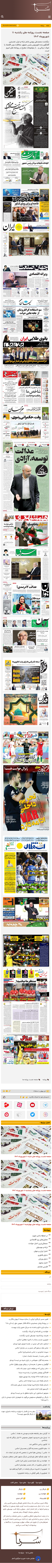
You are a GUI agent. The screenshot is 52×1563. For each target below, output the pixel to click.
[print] (4, 1091)
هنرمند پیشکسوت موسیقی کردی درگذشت (33, 1335)
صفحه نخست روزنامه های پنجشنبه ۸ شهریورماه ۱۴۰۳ (31, 1190)
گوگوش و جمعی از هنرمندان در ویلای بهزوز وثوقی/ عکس (28, 1364)
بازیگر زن (43, 1489)
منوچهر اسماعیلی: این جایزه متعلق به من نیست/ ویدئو (29, 1393)
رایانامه (49, 1284)
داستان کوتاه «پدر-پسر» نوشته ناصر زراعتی (33, 1380)
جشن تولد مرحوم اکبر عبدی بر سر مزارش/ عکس (31, 1348)
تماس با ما (29, 1553)
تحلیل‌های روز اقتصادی (39, 1239)
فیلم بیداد (43, 1498)
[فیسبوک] (20, 1097)
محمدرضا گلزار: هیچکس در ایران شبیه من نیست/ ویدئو (29, 1360)
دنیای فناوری (43, 1255)
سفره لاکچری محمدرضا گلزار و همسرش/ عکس (31, 1448)
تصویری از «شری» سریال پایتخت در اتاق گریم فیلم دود (28, 1469)
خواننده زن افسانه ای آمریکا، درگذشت (35, 1331)
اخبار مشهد (43, 1262)
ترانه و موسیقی (42, 1247)
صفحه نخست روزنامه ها (30, 1079)
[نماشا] (6, 1114)
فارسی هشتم (43, 1266)
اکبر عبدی (19, 1498)
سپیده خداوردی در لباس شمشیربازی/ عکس (33, 1352)
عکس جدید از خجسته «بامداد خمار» (35, 1356)
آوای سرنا (31, 1482)
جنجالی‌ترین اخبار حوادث (38, 1243)
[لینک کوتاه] (9, 1091)
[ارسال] (7, 1091)
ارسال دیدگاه (8, 1308)
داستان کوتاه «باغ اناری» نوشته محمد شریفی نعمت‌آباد (29, 1385)
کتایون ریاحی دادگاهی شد (38, 1444)
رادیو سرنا (39, 1482)
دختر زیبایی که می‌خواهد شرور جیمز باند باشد (32, 1368)
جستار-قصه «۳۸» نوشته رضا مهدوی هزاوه (33, 1376)
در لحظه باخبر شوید (40, 1235)
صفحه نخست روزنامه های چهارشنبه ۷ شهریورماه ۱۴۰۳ (31, 1224)
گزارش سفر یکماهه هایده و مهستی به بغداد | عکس (29, 1433)
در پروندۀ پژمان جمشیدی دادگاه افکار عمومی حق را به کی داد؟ (27, 1323)
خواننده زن (42, 1493)
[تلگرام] (26, 1097)
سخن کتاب (14, 1482)
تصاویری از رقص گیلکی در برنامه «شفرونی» (32, 1473)
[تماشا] (6, 1105)
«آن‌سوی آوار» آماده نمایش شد (37, 1389)
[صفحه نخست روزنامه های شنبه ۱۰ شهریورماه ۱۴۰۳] (26, 1140)
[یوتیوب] (32, 1105)
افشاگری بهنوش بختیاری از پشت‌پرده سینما (33, 1372)
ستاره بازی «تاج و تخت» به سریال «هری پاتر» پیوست (29, 1327)
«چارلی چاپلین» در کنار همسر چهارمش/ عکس (31, 1465)
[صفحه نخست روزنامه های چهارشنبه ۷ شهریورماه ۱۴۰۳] (26, 1208)
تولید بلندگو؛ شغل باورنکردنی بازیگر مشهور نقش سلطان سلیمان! (25, 1456)
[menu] (49, 17)
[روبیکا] (19, 1114)
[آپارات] (19, 1105)
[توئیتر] (23, 1097)
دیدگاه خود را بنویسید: (44, 1291)
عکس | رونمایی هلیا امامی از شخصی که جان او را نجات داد (26, 1452)
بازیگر (21, 1489)
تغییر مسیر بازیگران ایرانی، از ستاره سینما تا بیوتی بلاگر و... (28, 1319)
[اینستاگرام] (45, 1114)
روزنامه (45, 1079)
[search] (2, 16)
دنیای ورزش (43, 1258)
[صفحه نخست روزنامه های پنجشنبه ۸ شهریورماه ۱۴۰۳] (26, 1174)
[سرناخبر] (40, 6)
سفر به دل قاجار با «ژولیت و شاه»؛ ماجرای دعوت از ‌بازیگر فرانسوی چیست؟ (18, 1412)
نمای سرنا (23, 1482)
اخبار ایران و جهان (41, 1251)
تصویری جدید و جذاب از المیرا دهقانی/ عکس (32, 1339)
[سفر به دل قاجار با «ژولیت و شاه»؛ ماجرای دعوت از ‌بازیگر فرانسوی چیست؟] (43, 1415)
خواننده (20, 1493)
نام (50, 1277)
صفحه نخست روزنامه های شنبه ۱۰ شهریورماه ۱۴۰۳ (33, 1156)
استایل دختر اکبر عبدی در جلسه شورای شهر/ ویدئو (30, 1343)
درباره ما (22, 1553)
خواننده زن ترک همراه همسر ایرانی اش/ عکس (31, 1460)
